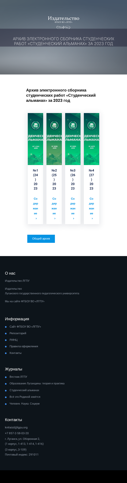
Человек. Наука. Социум (25, 404)
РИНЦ (14, 340)
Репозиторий (18, 333)
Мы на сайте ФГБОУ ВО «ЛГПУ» (24, 301)
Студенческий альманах (24, 390)
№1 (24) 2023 (35, 179)
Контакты (15, 353)
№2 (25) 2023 (54, 179)
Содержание (35, 206)
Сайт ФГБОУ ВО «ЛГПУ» (25, 327)
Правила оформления (24, 346)
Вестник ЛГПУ (18, 377)
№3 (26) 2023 (72, 179)
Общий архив (41, 239)
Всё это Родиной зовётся (25, 397)
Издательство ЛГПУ (17, 281)
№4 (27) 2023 (91, 179)
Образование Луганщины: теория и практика (37, 384)
